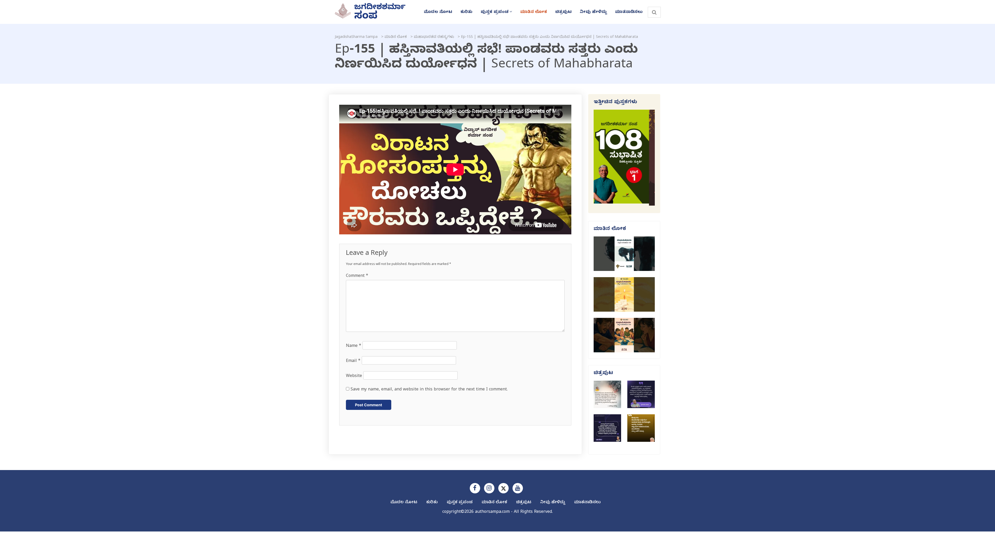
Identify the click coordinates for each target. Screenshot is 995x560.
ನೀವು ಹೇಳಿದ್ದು (593, 12)
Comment (357, 276)
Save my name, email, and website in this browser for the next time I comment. (429, 390)
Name (353, 346)
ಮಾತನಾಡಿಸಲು (629, 12)
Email (353, 361)
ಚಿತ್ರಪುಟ (563, 12)
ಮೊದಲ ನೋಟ (438, 12)
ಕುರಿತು (466, 12)
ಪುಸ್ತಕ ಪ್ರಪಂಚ (495, 12)
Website (354, 376)
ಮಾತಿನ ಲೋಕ (533, 12)
